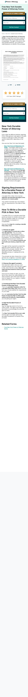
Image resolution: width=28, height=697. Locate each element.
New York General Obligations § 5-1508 (13, 259)
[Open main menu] (26, 2)
